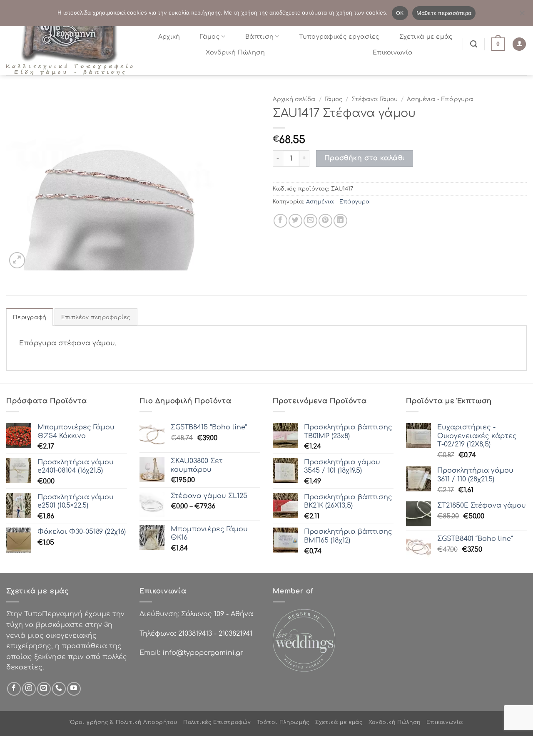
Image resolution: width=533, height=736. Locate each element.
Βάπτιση (259, 36)
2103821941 (235, 633)
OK (400, 13)
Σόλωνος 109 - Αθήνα (217, 614)
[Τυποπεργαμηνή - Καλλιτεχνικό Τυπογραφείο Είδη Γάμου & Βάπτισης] (72, 43)
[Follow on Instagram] (29, 689)
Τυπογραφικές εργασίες (339, 36)
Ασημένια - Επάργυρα (440, 99)
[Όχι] (522, 15)
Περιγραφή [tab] (29, 317)
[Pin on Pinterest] (325, 221)
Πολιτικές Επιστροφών (217, 722)
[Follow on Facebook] (14, 689)
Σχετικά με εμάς (426, 36)
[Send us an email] (44, 689)
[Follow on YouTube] (74, 689)
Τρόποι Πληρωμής (283, 722)
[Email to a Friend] (310, 221)
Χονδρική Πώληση (235, 52)
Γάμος (209, 36)
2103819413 (195, 633)
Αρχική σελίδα (294, 99)
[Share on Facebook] (280, 221)
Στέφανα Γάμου (374, 99)
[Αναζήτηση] (473, 44)
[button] (498, 44)
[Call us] (59, 689)
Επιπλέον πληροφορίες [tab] (96, 317)
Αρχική (169, 36)
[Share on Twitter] (295, 221)
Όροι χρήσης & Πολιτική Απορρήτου (123, 722)
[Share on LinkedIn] (340, 221)
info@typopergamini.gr (202, 653)
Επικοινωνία (393, 52)
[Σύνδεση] (519, 44)
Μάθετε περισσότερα (444, 13)
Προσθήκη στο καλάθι (364, 158)
